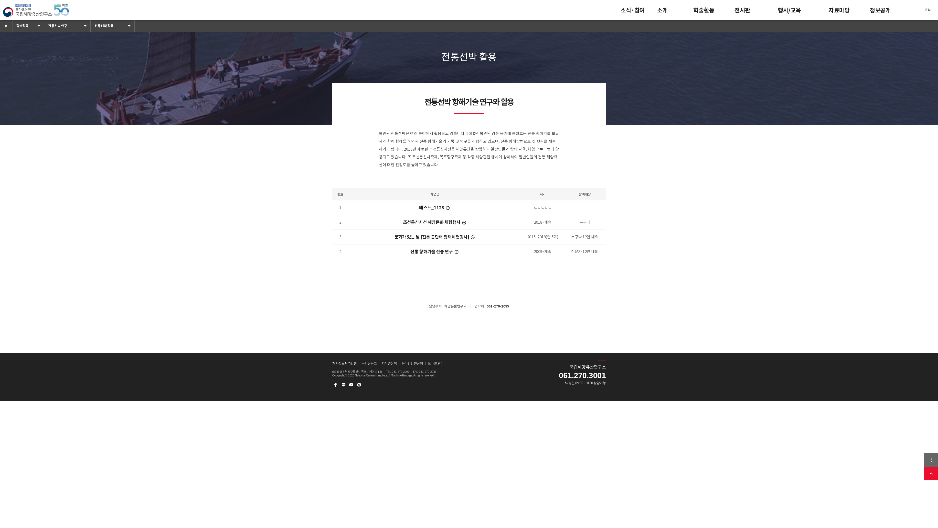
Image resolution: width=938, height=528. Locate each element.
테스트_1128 (432, 207)
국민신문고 (369, 363)
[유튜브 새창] (351, 384)
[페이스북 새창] (335, 384)
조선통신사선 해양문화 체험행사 (432, 222)
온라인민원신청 (412, 363)
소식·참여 (632, 10)
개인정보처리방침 (344, 363)
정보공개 (880, 10)
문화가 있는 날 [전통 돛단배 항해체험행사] (432, 237)
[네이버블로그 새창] (343, 384)
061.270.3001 (582, 375)
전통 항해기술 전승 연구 (431, 251)
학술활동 (703, 10)
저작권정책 (389, 363)
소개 (662, 10)
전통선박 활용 (104, 26)
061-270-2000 (400, 372)
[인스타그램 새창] (359, 384)
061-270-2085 (498, 306)
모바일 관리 (436, 363)
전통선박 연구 (57, 26)
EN (927, 9)
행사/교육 (789, 10)
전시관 (742, 10)
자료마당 (839, 10)
